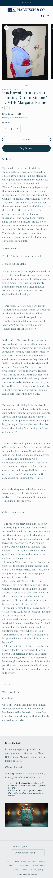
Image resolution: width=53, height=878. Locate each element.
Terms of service (20, 870)
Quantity (6, 122)
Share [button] (8, 158)
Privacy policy (24, 865)
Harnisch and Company (25, 862)
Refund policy (39, 865)
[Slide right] (33, 85)
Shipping (5, 118)
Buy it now (26, 148)
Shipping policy (36, 870)
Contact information (28, 874)
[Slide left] (20, 85)
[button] (4, 16)
